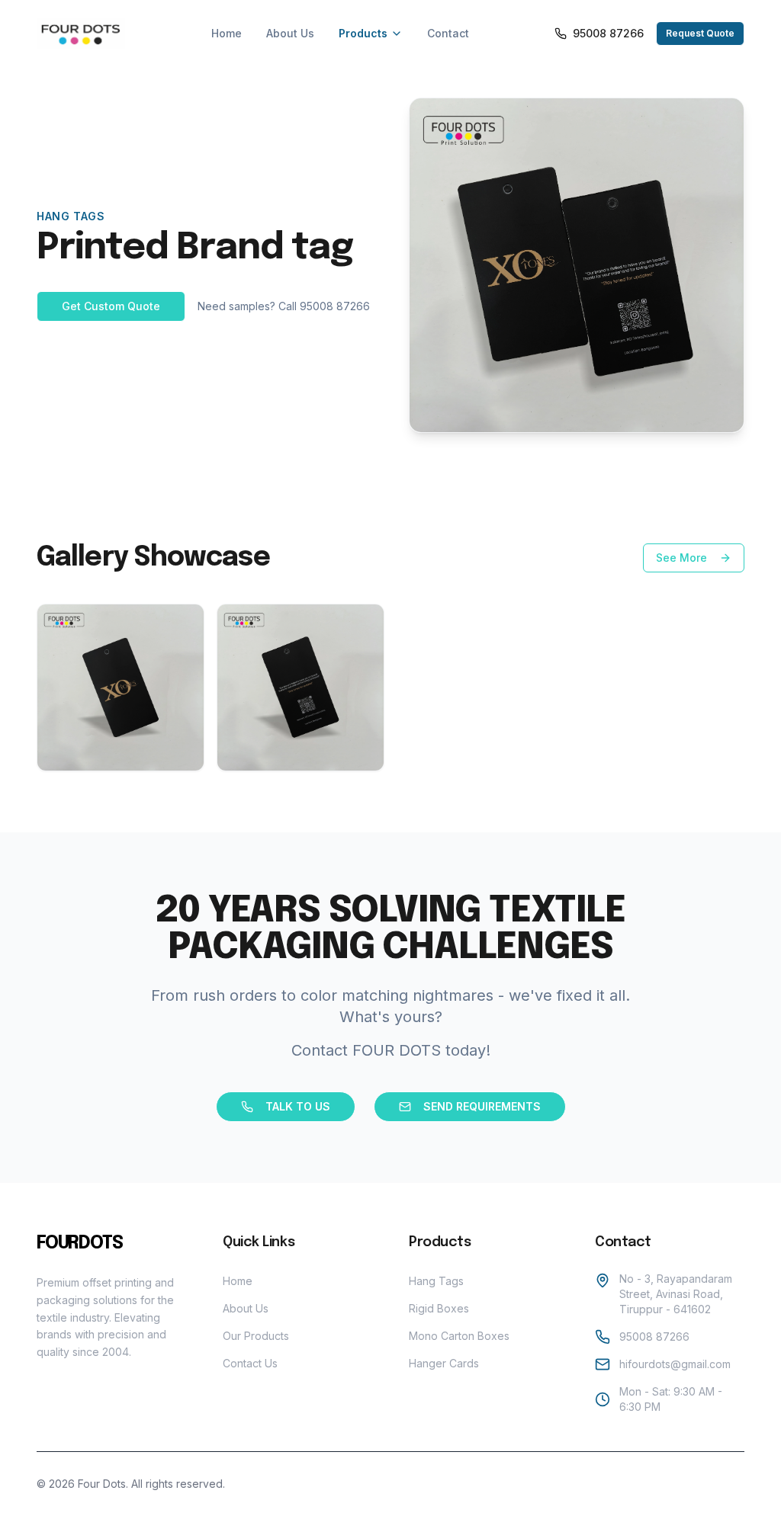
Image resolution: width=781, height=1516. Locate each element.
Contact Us (250, 1363)
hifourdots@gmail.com (675, 1363)
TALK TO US (297, 1106)
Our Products (256, 1335)
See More (681, 557)
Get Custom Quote (111, 306)
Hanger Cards (444, 1363)
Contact (448, 33)
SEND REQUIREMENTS (482, 1106)
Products (363, 33)
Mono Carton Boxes (459, 1335)
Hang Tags (436, 1280)
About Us (290, 33)
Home (226, 33)
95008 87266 (654, 1336)
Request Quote (700, 33)
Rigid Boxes (439, 1308)
